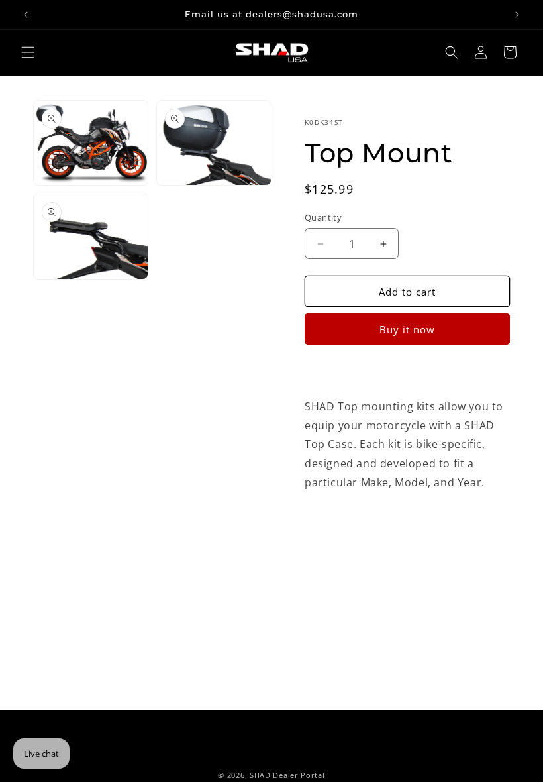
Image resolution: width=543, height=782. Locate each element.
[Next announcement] (517, 14)
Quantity (323, 217)
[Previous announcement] (25, 14)
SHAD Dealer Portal (287, 775)
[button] (27, 52)
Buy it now (407, 329)
